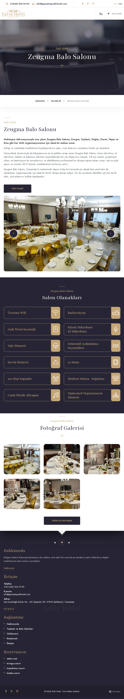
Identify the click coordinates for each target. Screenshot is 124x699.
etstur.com (12, 658)
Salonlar (56, 101)
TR (115, 3)
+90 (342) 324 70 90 (14, 586)
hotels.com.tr (13, 673)
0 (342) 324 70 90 (19, 3)
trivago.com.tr (14, 663)
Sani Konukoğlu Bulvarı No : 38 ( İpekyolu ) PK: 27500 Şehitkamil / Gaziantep (39, 601)
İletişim (10, 643)
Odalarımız (12, 633)
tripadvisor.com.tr (16, 668)
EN (120, 3)
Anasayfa (40, 101)
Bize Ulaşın (17, 188)
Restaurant (12, 638)
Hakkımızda (13, 624)
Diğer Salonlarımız (62, 520)
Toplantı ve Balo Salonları (20, 628)
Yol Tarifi (117, 13)
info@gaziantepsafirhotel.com (51, 3)
